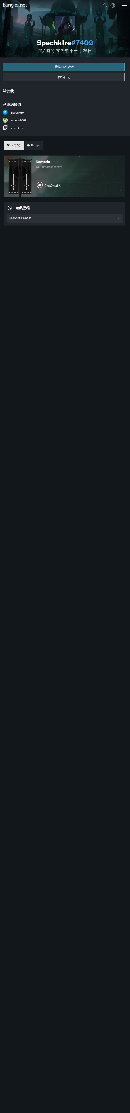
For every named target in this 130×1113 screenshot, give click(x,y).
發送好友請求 (64, 67)
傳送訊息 (64, 77)
